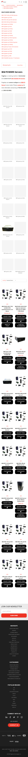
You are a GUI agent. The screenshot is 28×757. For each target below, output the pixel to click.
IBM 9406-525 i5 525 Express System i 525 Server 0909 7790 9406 (21, 309)
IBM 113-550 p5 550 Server (20, 577)
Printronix (14, 705)
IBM (14, 687)
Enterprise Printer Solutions (14, 674)
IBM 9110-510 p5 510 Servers (9, 19)
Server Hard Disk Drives (14, 634)
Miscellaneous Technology (14, 678)
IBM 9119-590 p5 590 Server (7, 429)
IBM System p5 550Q (7, 40)
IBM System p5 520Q (7, 35)
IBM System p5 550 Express (9, 37)
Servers (14, 630)
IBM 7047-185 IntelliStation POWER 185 (7, 353)
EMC (14, 701)
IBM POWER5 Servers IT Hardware (10, 58)
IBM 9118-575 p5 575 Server (20, 429)
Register (17, 653)
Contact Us (14, 651)
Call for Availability (21, 325)
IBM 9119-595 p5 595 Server (20, 394)
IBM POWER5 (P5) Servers (18, 78)
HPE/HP (14, 693)
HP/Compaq (14, 697)
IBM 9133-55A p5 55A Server (9, 22)
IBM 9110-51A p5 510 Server (7, 542)
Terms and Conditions (14, 642)
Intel (14, 699)
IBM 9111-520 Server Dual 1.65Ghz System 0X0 (20, 499)
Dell (14, 689)
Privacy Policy (14, 644)
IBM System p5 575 (6, 49)
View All (14, 707)
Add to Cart (7, 325)
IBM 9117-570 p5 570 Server (7, 464)
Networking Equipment (14, 672)
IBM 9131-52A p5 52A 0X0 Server (7, 394)
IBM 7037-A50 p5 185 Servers (9, 15)
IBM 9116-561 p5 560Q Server (21, 464)
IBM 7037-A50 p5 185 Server (7, 577)
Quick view (7, 316)
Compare (7, 320)
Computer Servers (14, 666)
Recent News (14, 650)
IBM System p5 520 (6, 31)
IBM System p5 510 (6, 26)
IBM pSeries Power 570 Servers (9, 46)
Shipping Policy (14, 648)
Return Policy (14, 646)
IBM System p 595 (6, 55)
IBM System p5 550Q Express (9, 42)
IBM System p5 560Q (7, 44)
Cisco (14, 695)
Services (14, 638)
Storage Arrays (14, 632)
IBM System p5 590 (6, 51)
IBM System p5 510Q (7, 28)
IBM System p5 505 (6, 17)
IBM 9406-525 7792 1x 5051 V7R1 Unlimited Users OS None (7, 309)
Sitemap (14, 655)
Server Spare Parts (14, 628)
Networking (14, 636)
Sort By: (4, 280)
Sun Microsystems (14, 691)
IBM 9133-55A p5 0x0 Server (20, 352)
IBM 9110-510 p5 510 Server (20, 542)
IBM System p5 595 (6, 53)
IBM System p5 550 (6, 33)
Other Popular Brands (14, 676)
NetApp (14, 703)
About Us (14, 640)
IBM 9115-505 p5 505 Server (7, 499)
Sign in (11, 653)
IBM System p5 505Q (7, 24)
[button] (13, 65)
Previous (2, 756)
